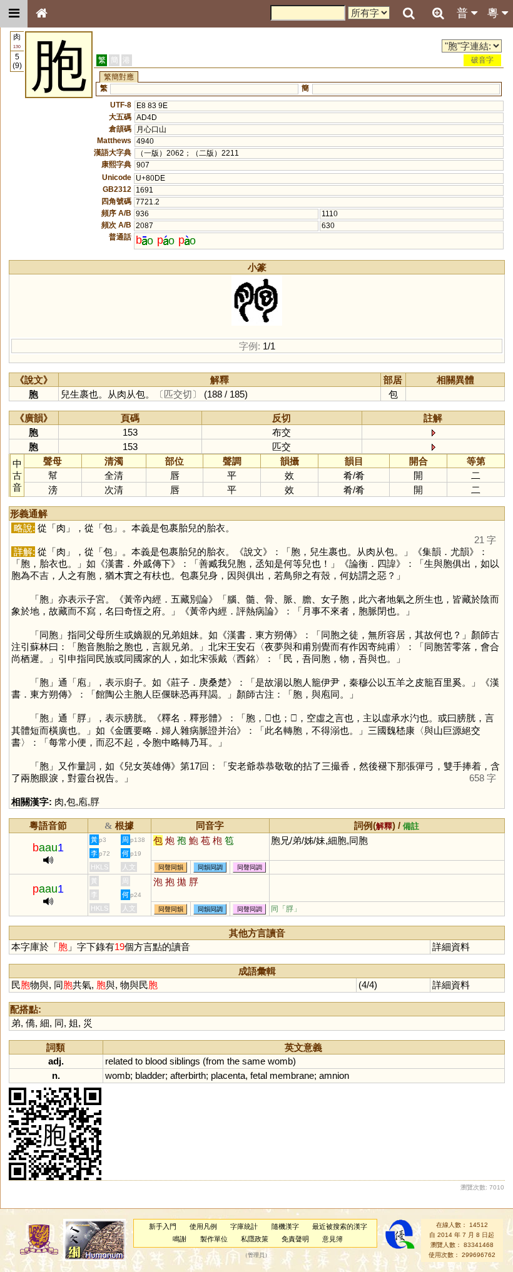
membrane (292, 1075)
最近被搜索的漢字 (339, 1226)
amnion (334, 1075)
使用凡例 (203, 1226)
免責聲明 (295, 1239)
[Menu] (14, 14)
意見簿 (332, 1239)
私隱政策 (254, 1239)
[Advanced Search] (438, 13)
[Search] (408, 14)
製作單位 (214, 1239)
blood (156, 1061)
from (215, 1061)
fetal (258, 1075)
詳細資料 (451, 946)
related (119, 1061)
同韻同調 (210, 867)
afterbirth (188, 1075)
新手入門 (162, 1226)
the (233, 1061)
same (253, 1061)
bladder (150, 1075)
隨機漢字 (285, 1226)
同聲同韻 (170, 867)
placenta (228, 1075)
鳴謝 (179, 1239)
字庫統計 (244, 1226)
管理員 (256, 1255)
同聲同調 (249, 867)
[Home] (41, 14)
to (139, 1061)
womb (280, 1061)
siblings (185, 1061)
